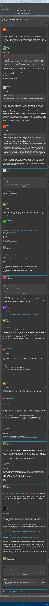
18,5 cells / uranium (7, 195)
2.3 (9, 12)
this (3, 392)
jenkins (29, 10)
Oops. (4, 254)
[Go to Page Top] (47, 604)
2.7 (15, 12)
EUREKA (4, 498)
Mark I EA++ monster (17, 358)
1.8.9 (34, 12)
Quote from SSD (8, 285)
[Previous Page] (3, 25)
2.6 (13, 12)
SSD (11, 342)
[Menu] (47, 1)
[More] (45, 34)
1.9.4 (37, 12)
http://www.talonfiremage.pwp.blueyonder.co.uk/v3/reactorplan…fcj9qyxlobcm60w (20, 437)
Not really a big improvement (9, 390)
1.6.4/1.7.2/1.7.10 (28, 12)
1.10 (40, 12)
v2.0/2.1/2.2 (5, 12)
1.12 (45, 12)
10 (11, 25)
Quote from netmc (9, 56)
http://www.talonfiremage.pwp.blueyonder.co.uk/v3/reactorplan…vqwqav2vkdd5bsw (21, 531)
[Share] (46, 23)
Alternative (5, 211)
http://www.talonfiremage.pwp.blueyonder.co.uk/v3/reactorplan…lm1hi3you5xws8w (20, 314)
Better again (7, 338)
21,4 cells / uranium (7, 191)
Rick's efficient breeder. (15, 211)
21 (18, 25)
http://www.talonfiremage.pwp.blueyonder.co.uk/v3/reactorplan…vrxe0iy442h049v (20, 537)
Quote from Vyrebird (9, 134)
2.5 (11, 12)
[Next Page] (21, 25)
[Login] (44, 1)
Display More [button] (24, 186)
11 (14, 25)
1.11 (42, 12)
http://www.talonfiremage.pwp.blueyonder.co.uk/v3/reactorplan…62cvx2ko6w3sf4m (20, 230)
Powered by (25, 604)
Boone (12, 81)
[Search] (41, 1)
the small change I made (16, 493)
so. (29, 453)
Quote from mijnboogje (10, 567)
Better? (8, 327)
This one (4, 458)
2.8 (17, 12)
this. (25, 266)
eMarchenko (13, 376)
